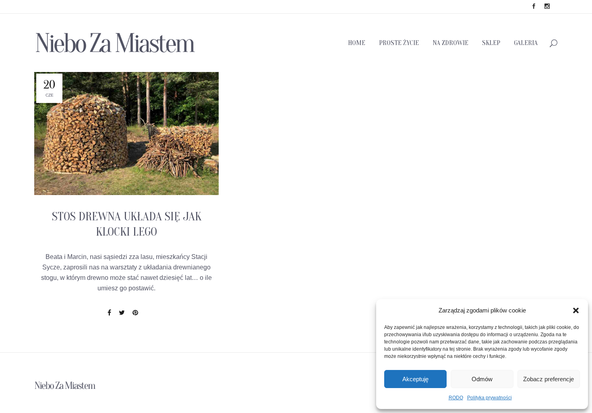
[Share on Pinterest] (135, 312)
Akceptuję (415, 379)
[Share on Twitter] (122, 312)
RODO (456, 398)
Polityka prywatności (489, 398)
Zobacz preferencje (548, 379)
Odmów (482, 379)
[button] (576, 310)
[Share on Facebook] (109, 312)
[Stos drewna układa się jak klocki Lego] (126, 133)
